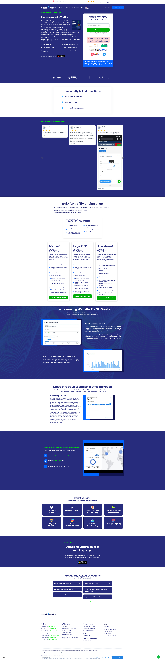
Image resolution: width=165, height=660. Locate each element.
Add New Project (57, 460)
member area (108, 7)
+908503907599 (53, 639)
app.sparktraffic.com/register (63, 455)
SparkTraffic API (87, 641)
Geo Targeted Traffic (88, 630)
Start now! (98, 30)
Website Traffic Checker (89, 628)
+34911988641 (52, 628)
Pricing (68, 7)
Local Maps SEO (87, 635)
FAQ (72, 7)
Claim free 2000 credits (58, 297)
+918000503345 (52, 637)
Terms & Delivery (108, 631)
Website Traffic (87, 632)
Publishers (76, 7)
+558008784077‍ (54, 633)
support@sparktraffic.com (94, 601)
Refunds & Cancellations (110, 635)
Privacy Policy (107, 633)
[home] (49, 8)
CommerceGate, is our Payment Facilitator (70, 638)
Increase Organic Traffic (89, 626)
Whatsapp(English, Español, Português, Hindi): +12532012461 (71, 631)
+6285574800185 (55, 635)
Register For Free (118, 7)
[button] (62, 7)
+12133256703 (51, 626)
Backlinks (85, 633)
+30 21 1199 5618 (53, 631)
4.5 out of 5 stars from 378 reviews (104, 2)
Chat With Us (65, 626)
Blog (82, 7)
